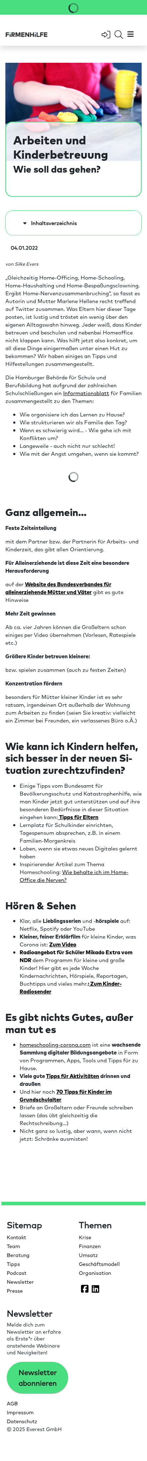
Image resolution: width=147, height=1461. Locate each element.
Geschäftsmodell (99, 1263)
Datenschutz (22, 1421)
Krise (85, 1237)
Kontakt (16, 1237)
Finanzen (90, 1246)
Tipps (13, 1263)
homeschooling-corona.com (55, 1044)
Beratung (18, 1254)
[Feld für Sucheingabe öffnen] (119, 35)
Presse (15, 1290)
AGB (12, 1403)
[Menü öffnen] (130, 35)
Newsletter (20, 1281)
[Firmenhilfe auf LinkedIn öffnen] (95, 1288)
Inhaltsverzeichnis (52, 222)
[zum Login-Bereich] (106, 35)
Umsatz (88, 1254)
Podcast (16, 1272)
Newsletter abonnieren (38, 1377)
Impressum (20, 1412)
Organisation (95, 1272)
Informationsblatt (86, 393)
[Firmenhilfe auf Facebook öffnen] (84, 1288)
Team (13, 1246)
